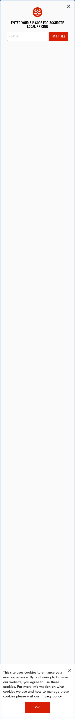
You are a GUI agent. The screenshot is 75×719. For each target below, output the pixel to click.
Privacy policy (51, 696)
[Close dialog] (68, 6)
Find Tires (58, 36)
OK (37, 707)
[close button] (70, 670)
